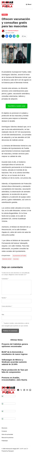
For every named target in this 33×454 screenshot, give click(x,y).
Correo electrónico (7, 306)
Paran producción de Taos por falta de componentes (15, 371)
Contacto (4, 431)
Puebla (4, 14)
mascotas (16, 259)
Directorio (4, 428)
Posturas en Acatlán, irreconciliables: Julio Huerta (14, 379)
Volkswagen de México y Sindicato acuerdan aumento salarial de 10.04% (14, 362)
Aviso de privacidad (7, 434)
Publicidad (5, 440)
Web (3, 314)
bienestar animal (6, 259)
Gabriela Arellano (13, 30)
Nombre (4, 297)
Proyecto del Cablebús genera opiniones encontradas (15, 345)
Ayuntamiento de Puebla (19, 255)
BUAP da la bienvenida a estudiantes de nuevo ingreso (14, 353)
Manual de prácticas (7, 437)
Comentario (5, 278)
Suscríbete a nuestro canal (16, 106)
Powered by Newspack (8, 451)
